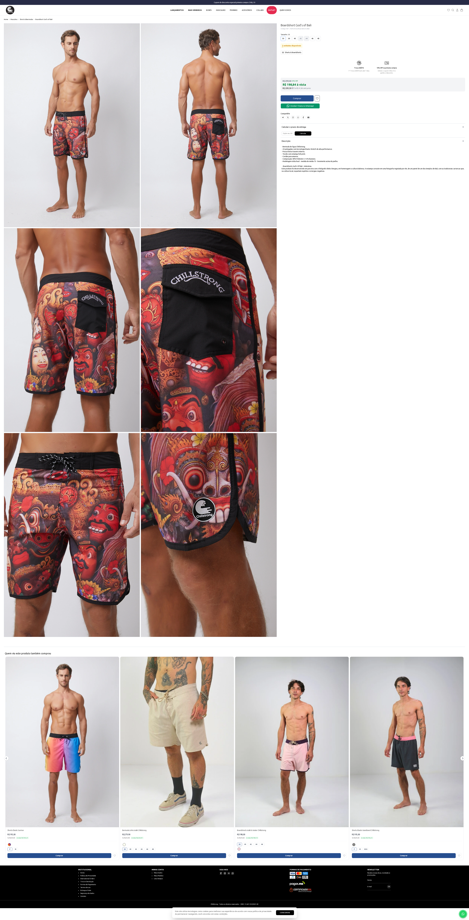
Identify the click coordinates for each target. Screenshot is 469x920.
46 (312, 38)
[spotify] (228, 873)
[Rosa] (239, 849)
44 (307, 38)
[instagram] (224, 873)
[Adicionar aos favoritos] (114, 855)
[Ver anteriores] (7, 758)
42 (301, 38)
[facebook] (220, 873)
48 (318, 38)
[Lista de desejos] (448, 10)
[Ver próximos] (462, 758)
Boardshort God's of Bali (43, 19)
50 (283, 38)
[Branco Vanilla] (124, 845)
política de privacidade (262, 911)
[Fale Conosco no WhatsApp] (463, 914)
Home (6, 19)
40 (295, 38)
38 (289, 38)
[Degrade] (9, 845)
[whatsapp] (232, 873)
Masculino (14, 19)
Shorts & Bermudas (26, 19)
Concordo (285, 913)
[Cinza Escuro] (354, 845)
